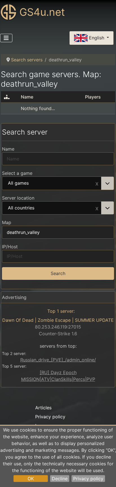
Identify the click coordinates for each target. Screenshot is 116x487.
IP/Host (10, 246)
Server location (18, 198)
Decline (60, 478)
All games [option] (18, 183)
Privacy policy (88, 478)
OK (31, 478)
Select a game (17, 173)
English (97, 37)
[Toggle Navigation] (6, 38)
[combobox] (58, 183)
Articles (43, 407)
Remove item (97, 183)
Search (58, 273)
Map (6, 222)
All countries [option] (21, 208)
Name (8, 149)
